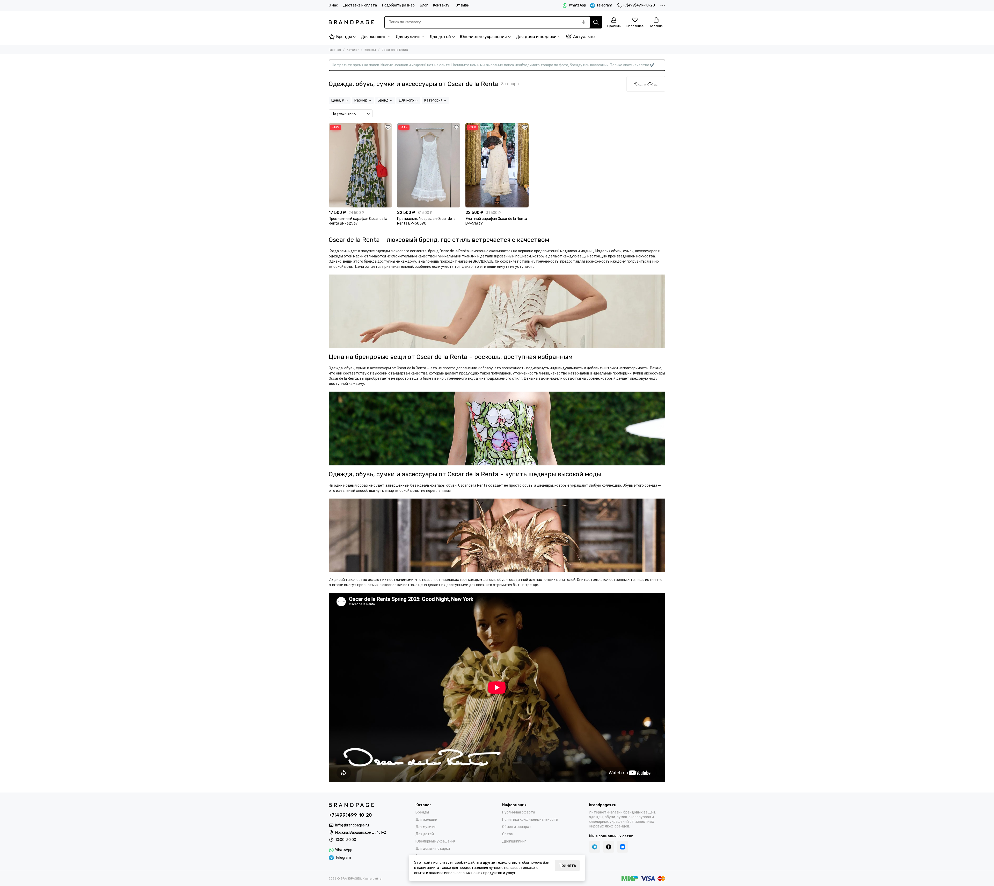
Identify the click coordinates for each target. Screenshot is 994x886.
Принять (567, 865)
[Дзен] (608, 847)
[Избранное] (388, 127)
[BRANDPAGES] (351, 22)
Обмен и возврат (516, 827)
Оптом (507, 834)
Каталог (353, 50)
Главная (335, 50)
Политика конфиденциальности (530, 819)
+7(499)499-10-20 (639, 5)
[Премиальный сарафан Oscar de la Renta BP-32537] (360, 165)
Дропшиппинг (514, 841)
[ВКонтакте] (622, 847)
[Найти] (596, 22)
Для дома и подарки (536, 36)
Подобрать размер (398, 5)
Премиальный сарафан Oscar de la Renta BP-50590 (426, 221)
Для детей (440, 36)
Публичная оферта (518, 812)
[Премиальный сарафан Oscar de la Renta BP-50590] (428, 165)
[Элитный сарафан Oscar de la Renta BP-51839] (497, 165)
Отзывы (463, 5)
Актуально (584, 36)
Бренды (344, 36)
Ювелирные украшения (483, 36)
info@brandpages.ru (352, 825)
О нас (333, 5)
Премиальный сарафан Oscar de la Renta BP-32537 (358, 221)
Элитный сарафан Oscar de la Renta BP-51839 (496, 221)
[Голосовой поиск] (583, 22)
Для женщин (373, 36)
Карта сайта (372, 878)
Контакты (441, 5)
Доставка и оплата (360, 5)
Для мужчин (408, 36)
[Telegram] (594, 847)
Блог (424, 5)
